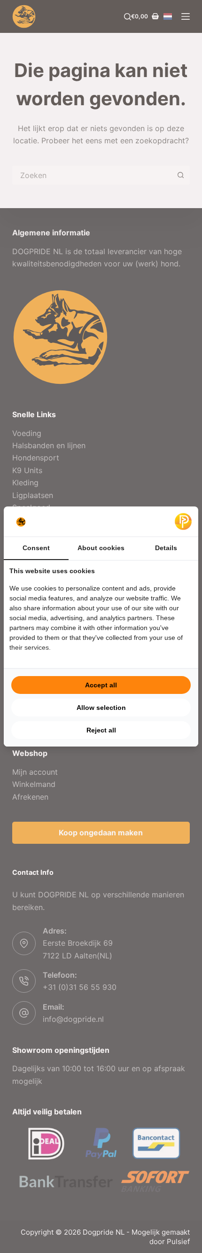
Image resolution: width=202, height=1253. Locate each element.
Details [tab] (166, 548)
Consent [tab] (36, 548)
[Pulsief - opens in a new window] (183, 521)
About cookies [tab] (101, 548)
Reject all (101, 730)
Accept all (101, 685)
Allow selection (101, 707)
